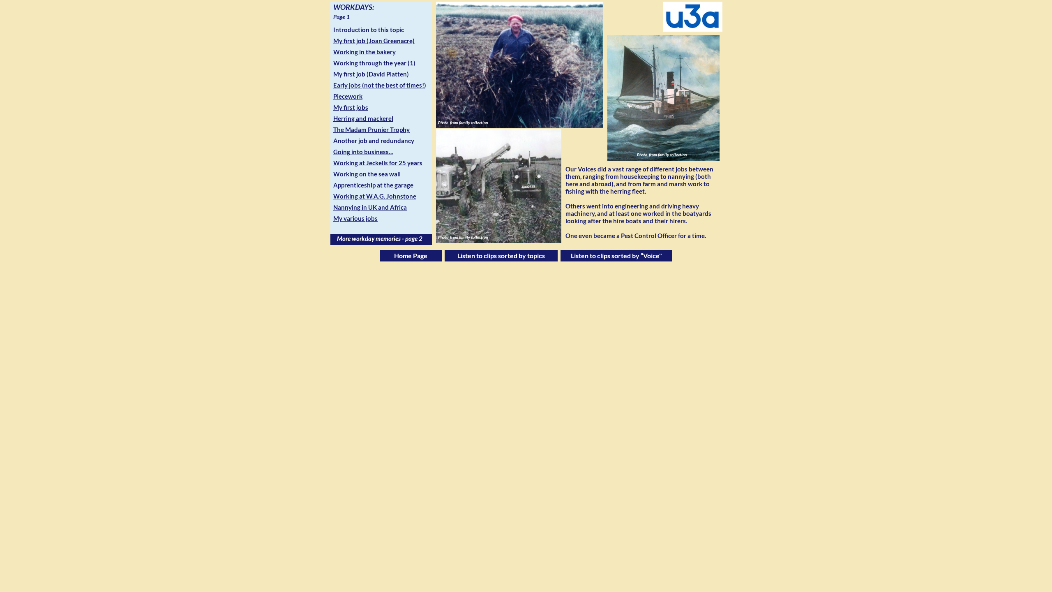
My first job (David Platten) (371, 74)
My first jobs (350, 107)
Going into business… (363, 151)
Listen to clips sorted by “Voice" (616, 255)
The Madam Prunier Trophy (371, 129)
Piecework (347, 96)
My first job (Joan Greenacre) (374, 40)
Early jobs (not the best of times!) (379, 85)
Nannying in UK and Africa (370, 207)
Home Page (410, 255)
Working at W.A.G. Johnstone (374, 196)
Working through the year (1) (374, 63)
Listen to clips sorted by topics (501, 255)
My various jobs (355, 218)
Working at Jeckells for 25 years (377, 162)
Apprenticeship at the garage (373, 185)
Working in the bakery (364, 52)
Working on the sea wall (367, 174)
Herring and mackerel (363, 118)
